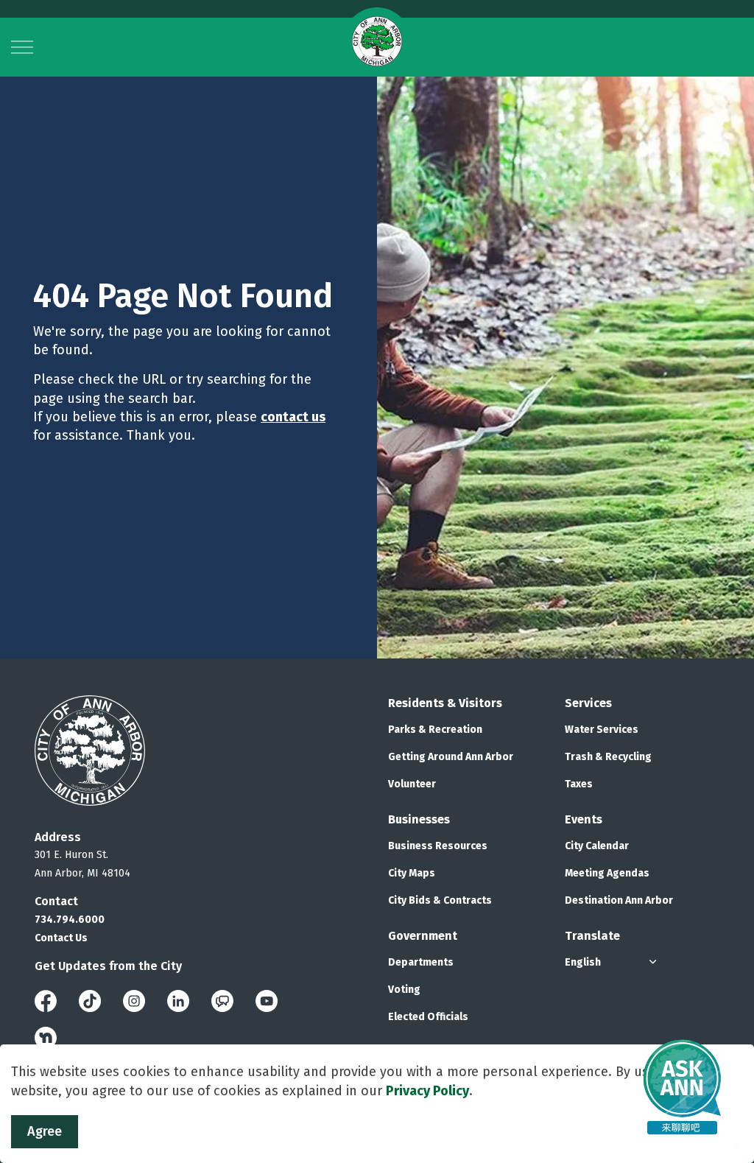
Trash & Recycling (608, 757)
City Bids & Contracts (440, 900)
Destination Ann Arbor (619, 900)
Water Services (601, 729)
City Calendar (597, 846)
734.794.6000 (70, 919)
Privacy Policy (427, 1091)
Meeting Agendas (607, 873)
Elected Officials (428, 1017)
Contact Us (61, 938)
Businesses (419, 819)
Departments (421, 962)
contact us (293, 417)
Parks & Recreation (435, 729)
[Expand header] (22, 47)
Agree (44, 1131)
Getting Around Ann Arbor (450, 757)
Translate (592, 936)
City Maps (411, 873)
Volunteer (412, 784)
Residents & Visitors (445, 703)
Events (583, 819)
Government (422, 936)
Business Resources (437, 846)
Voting (404, 989)
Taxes (579, 784)
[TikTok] (90, 1000)
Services (588, 703)
